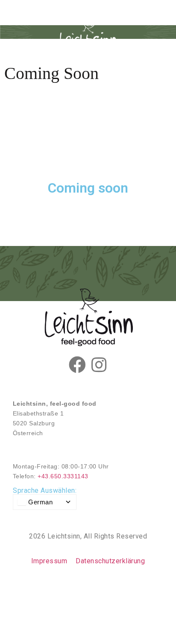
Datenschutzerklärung (110, 561)
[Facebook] (77, 364)
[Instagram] (98, 364)
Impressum (49, 561)
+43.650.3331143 (63, 476)
